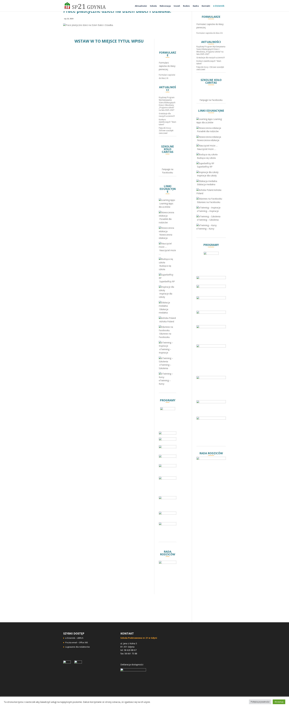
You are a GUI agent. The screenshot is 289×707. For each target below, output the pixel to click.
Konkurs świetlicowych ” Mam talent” (167, 122)
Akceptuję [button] (279, 701)
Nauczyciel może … (167, 252)
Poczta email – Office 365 (76, 642)
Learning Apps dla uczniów (166, 205)
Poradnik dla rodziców (165, 221)
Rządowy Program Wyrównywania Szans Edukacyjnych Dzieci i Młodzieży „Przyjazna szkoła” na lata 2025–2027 (167, 103)
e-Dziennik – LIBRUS (74, 638)
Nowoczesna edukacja (165, 236)
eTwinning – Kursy (165, 382)
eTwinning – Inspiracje (165, 351)
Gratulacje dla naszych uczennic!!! (167, 114)
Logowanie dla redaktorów (77, 646)
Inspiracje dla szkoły (165, 295)
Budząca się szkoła (165, 267)
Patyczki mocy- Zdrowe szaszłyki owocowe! (166, 130)
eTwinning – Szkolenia (165, 366)
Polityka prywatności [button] (260, 701)
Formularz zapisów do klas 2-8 (209, 33)
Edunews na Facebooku (165, 335)
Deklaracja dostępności (131, 664)
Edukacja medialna (163, 311)
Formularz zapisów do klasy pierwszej (167, 66)
